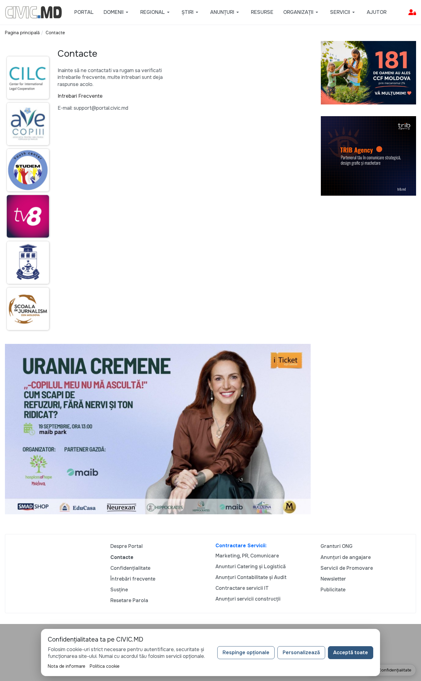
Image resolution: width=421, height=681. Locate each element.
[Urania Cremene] (158, 428)
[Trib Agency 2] (368, 155)
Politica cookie (105, 666)
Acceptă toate (350, 652)
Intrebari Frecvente (80, 96)
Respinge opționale (246, 652)
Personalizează (301, 652)
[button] (117, 12)
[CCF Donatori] (368, 72)
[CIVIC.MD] (33, 12)
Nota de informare (66, 666)
